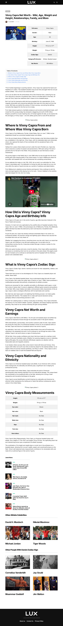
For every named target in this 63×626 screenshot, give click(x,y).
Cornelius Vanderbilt (15, 572)
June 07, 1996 (50, 41)
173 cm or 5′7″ (50, 46)
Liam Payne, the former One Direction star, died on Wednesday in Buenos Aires (21, 487)
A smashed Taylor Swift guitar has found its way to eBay (20, 497)
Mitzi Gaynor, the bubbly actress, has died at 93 (20, 477)
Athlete (7, 11)
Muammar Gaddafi (14, 594)
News (14, 462)
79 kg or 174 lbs (49, 50)
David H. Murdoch (14, 522)
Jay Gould (38, 572)
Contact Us (30, 621)
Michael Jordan (13, 543)
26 (50, 37)
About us (22, 621)
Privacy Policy (39, 621)
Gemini (50, 54)
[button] (6, 2)
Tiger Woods (39, 543)
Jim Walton (38, 594)
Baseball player (52, 59)
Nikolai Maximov (41, 522)
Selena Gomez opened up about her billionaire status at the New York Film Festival (21, 508)
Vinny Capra (49, 28)
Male (49, 32)
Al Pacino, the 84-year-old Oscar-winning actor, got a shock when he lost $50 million (20, 467)
